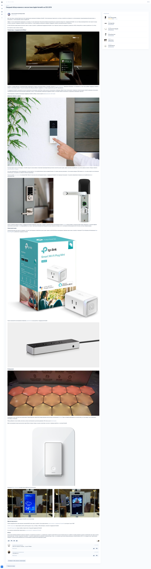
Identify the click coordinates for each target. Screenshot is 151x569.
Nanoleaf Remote (111, 45)
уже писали (16, 174)
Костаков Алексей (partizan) (18, 545)
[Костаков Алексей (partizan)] (97, 541)
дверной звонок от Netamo (12, 169)
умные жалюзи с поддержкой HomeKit (56, 523)
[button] (2, 18)
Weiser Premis (110, 40)
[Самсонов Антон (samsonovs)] (98, 541)
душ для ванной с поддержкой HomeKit (33, 530)
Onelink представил (11, 525)
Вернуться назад (11, 566)
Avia (19, 225)
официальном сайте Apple (50, 93)
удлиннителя (28, 320)
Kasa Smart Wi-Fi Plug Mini (113, 28)
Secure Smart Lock (111, 34)
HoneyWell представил (12, 528)
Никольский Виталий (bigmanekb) (18, 13)
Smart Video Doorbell (112, 17)
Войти (148, 1)
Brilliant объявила (15, 487)
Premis (64, 224)
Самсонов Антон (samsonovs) (18, 552)
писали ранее (53, 420)
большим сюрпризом (59, 86)
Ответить (15, 548)
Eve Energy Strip (111, 23)
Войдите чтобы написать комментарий (17, 560)
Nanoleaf (60, 417)
